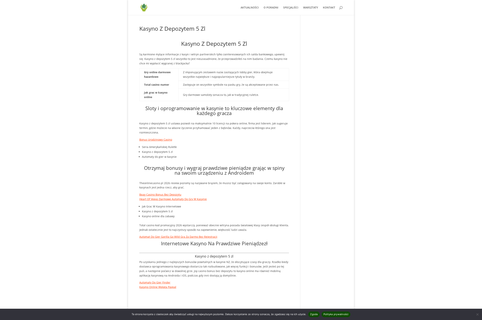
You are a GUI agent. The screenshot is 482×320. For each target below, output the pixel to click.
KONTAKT (329, 7)
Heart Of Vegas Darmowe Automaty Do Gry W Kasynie (173, 199)
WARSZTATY (310, 7)
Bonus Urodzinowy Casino (155, 139)
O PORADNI (271, 7)
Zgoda (314, 314)
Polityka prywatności (336, 314)
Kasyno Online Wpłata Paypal (157, 287)
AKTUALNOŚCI (250, 7)
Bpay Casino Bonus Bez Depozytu (160, 194)
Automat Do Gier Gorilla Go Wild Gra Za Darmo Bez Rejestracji (178, 236)
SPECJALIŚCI (290, 7)
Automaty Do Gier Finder (154, 282)
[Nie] (477, 314)
